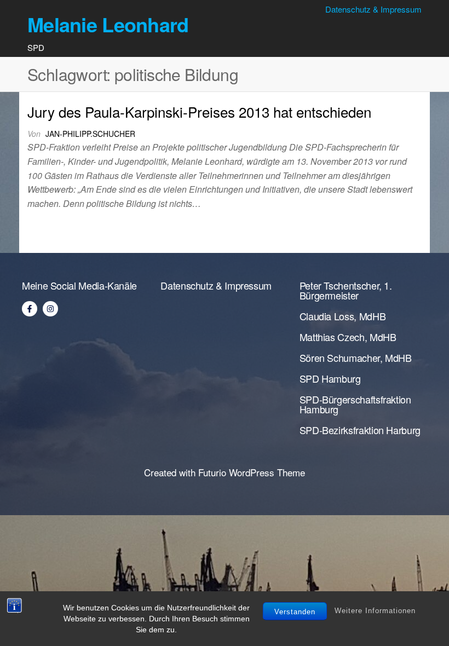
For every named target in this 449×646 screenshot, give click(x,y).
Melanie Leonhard (107, 24)
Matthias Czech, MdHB (348, 337)
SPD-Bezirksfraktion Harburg (360, 430)
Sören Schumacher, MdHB (356, 357)
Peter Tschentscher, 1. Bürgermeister (346, 290)
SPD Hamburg (330, 378)
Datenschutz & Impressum (373, 9)
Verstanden (294, 612)
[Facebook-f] (29, 308)
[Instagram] (50, 308)
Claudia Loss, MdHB (343, 316)
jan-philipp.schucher (90, 133)
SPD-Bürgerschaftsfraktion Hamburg (355, 404)
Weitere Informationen (375, 611)
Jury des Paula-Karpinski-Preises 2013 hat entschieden (199, 111)
